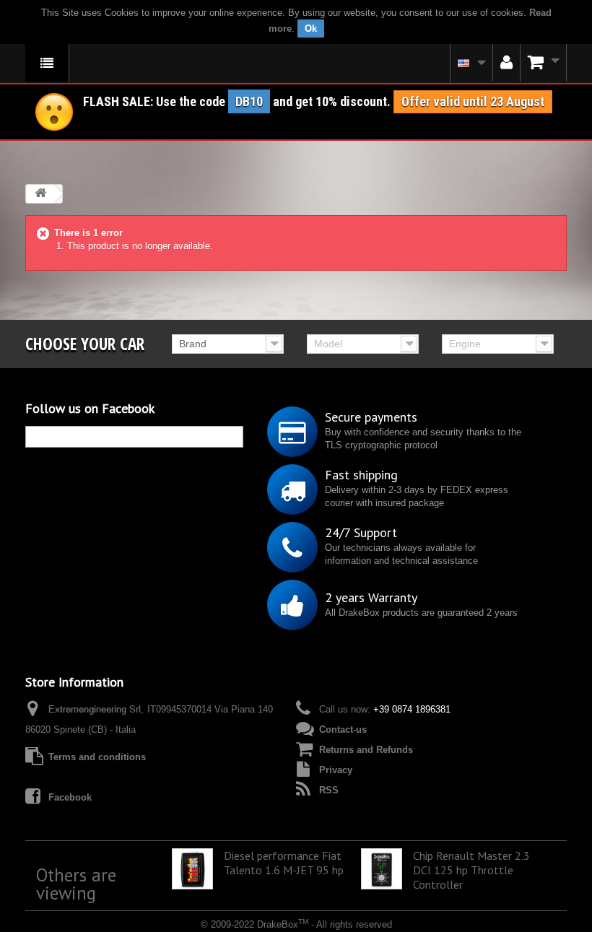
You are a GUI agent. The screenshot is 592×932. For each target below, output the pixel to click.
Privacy (335, 770)
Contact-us (343, 729)
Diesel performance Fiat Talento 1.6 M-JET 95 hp (284, 862)
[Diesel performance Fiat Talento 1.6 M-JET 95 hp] (192, 869)
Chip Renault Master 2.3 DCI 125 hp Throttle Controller (471, 870)
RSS (329, 790)
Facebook (70, 797)
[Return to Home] (40, 194)
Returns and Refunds (366, 749)
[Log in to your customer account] (506, 63)
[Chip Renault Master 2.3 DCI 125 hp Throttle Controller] (381, 869)
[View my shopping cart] (544, 63)
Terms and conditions (97, 757)
